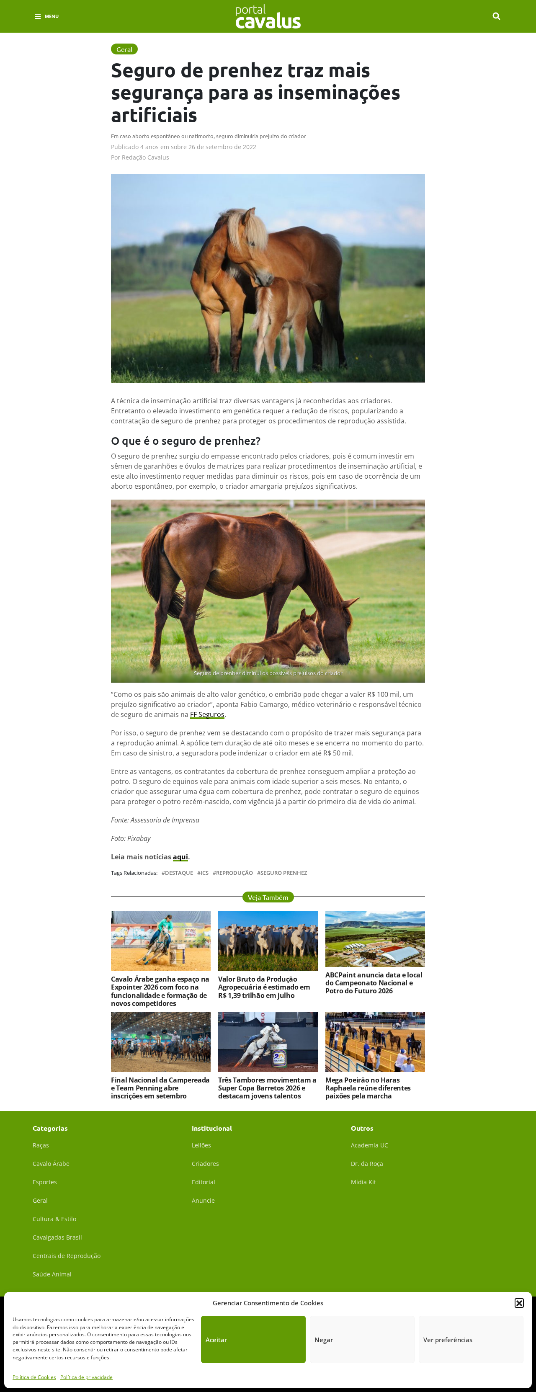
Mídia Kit (363, 1182)
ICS (205, 873)
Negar (323, 1339)
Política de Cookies (34, 1377)
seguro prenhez (283, 873)
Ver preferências (447, 1339)
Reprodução (234, 873)
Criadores (205, 1164)
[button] (519, 1303)
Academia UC (369, 1145)
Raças (41, 1145)
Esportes (45, 1182)
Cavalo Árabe (51, 1164)
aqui (180, 856)
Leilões (201, 1145)
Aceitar (216, 1339)
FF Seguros (207, 714)
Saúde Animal (52, 1274)
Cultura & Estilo (54, 1219)
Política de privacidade (86, 1377)
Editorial (203, 1182)
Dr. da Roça (367, 1164)
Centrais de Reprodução (66, 1256)
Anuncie (203, 1200)
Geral (40, 1200)
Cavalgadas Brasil (57, 1237)
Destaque (179, 873)
